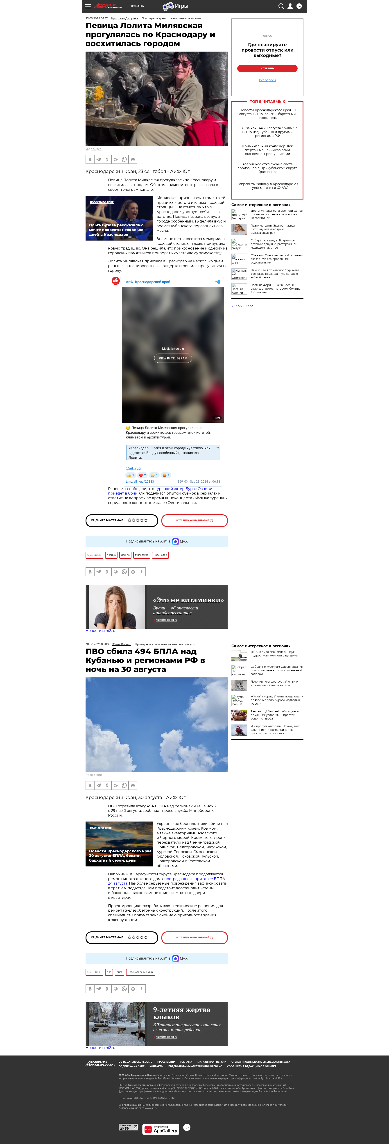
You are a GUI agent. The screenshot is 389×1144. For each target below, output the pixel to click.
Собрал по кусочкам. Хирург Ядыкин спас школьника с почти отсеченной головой (277, 670)
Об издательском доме (135, 1061)
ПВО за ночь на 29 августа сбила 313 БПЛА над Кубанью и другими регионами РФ (267, 132)
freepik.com (94, 774)
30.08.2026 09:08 (97, 644)
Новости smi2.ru (100, 631)
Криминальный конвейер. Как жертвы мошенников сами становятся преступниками (267, 150)
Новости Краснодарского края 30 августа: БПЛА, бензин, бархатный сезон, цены (267, 114)
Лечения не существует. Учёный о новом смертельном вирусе (274, 683)
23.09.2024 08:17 (97, 18)
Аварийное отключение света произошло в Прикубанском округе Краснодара (267, 168)
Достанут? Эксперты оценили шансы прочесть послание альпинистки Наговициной (277, 214)
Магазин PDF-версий (211, 1061)
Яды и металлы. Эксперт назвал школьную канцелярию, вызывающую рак (273, 229)
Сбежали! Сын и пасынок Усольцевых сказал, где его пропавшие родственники (277, 259)
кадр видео (94, 149)
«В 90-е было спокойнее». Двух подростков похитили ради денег (274, 653)
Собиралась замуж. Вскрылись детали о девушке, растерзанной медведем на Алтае (274, 244)
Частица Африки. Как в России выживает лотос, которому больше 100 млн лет (275, 288)
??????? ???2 (242, 306)
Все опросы (267, 80)
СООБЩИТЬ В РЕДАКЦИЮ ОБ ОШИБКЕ (251, 1066)
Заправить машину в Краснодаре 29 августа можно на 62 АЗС (267, 186)
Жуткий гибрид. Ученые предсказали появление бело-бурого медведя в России (277, 700)
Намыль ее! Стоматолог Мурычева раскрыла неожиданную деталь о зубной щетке (275, 273)
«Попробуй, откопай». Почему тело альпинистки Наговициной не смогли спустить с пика (276, 729)
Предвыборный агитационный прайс (195, 1066)
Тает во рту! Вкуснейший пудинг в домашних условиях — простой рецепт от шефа (275, 715)
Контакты (156, 1066)
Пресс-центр (166, 1061)
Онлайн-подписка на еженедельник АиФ (260, 1061)
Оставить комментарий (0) (194, 520)
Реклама (186, 1061)
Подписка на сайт (131, 1066)
